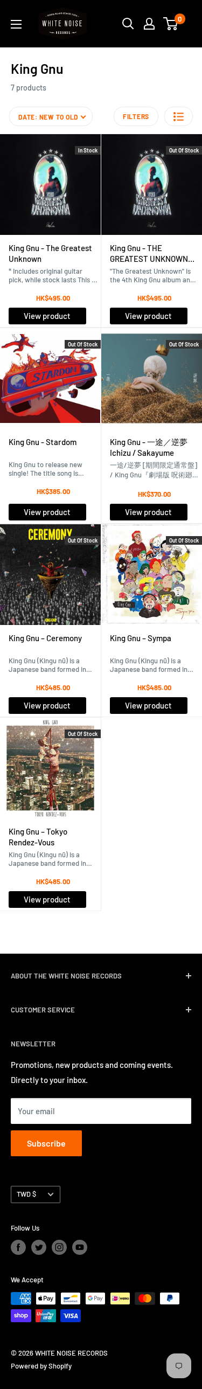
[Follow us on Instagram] (59, 1247)
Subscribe (46, 1143)
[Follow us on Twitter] (38, 1247)
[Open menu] (16, 24)
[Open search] (128, 24)
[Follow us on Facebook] (18, 1247)
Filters (136, 116)
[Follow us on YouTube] (79, 1247)
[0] (171, 23)
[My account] (149, 24)
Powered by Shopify (41, 1366)
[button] (178, 116)
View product (47, 316)
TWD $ (26, 1194)
